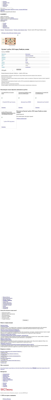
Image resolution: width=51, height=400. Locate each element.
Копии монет (2, 369)
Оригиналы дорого (6, 312)
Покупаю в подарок (6, 316)
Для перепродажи (6, 315)
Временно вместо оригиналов (8, 313)
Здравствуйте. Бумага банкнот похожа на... (9, 353)
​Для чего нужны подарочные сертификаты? (9, 329)
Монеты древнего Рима (5, 338)
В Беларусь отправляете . (5, 358)
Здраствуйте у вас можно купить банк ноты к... (10, 360)
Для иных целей (5, 317)
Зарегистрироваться (14, 18)
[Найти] (12, 8)
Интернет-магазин (9, 29)
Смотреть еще (3, 362)
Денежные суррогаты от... (6, 343)
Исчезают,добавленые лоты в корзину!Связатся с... (11, 351)
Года (23, 368)
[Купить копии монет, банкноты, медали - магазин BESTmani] (13, 9)
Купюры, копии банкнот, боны (20, 29)
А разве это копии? (6, 319)
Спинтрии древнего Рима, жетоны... (8, 334)
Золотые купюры (4, 325)
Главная (2, 29)
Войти (12, 17)
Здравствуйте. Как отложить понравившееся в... (10, 355)
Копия (34, 368)
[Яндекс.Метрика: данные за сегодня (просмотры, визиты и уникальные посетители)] (7, 398)
